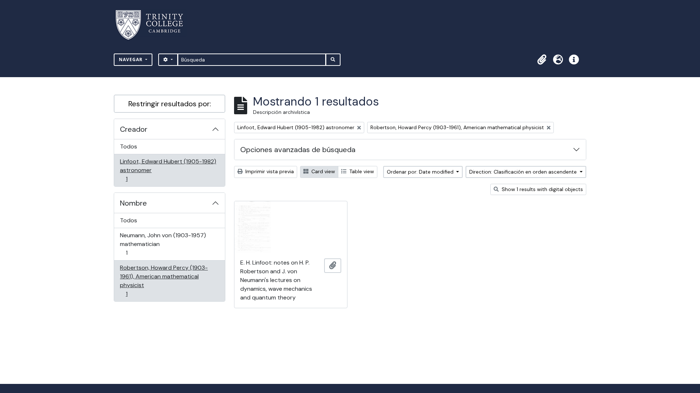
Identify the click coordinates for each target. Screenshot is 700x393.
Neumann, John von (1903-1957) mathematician (163, 244)
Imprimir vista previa (269, 171)
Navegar (131, 59)
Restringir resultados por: (169, 103)
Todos (128, 146)
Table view (361, 171)
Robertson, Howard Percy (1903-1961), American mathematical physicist (164, 280)
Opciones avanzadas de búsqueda (297, 149)
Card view (322, 171)
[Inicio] (153, 25)
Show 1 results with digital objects (541, 189)
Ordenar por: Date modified (421, 171)
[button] (542, 60)
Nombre (133, 203)
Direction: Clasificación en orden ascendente (523, 171)
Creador (133, 129)
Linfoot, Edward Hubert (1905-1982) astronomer (168, 170)
